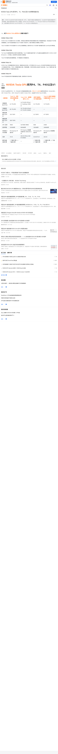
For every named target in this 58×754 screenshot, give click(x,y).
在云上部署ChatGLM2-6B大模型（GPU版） (11, 312)
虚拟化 (35, 153)
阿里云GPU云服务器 (36, 91)
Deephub (3, 192)
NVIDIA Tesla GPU (16, 84)
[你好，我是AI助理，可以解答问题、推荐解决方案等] (50, 5)
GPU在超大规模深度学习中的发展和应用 (10, 300)
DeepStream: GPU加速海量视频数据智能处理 (11, 295)
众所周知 (3, 176)
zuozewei (3, 216)
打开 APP (54, 1)
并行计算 (30, 153)
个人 (56, 8)
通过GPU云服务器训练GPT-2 (7, 315)
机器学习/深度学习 (17, 153)
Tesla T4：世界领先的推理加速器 (14, 98)
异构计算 (24, 153)
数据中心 (45, 153)
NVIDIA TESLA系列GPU (14, 33)
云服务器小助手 (4, 200)
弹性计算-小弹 (4, 224)
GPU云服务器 (8, 153)
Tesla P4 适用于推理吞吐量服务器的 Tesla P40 (49, 98)
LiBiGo (2, 248)
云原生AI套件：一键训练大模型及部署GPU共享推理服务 (13, 283)
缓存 (50, 153)
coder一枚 (3, 232)
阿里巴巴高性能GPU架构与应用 (8, 298)
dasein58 (3, 184)
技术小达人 (3, 240)
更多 (2, 287)
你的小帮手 (3, 208)
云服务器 (5, 98)
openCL (39, 153)
